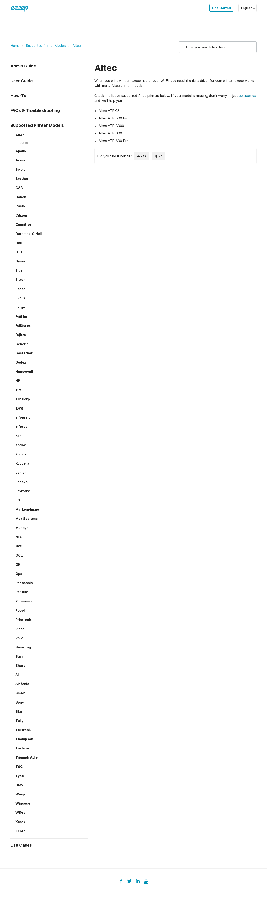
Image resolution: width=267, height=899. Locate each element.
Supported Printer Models (46, 45)
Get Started (221, 8)
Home (15, 45)
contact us (247, 96)
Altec (77, 45)
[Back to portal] (19, 8)
